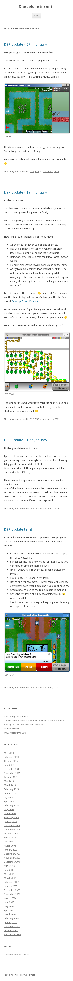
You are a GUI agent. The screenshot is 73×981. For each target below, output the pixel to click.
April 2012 (9, 801)
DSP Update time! (18, 529)
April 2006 (9, 910)
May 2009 (9, 809)
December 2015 (12, 769)
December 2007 (12, 853)
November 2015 (12, 773)
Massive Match (12, 728)
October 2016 (11, 760)
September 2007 (12, 861)
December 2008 (12, 825)
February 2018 (11, 756)
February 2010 (11, 805)
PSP (37, 171)
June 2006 (9, 902)
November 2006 (12, 894)
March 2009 (10, 813)
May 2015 (9, 781)
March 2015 (10, 785)
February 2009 (11, 817)
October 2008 (11, 833)
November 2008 (12, 829)
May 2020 (9, 752)
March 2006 (10, 914)
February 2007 (11, 881)
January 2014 (10, 793)
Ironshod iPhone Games (16, 954)
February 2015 (11, 789)
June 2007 (9, 869)
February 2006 (11, 918)
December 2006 (12, 890)
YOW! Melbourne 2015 (15, 732)
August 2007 (10, 865)
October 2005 (11, 930)
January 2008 (10, 849)
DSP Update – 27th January (25, 44)
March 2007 (10, 877)
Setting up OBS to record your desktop (23, 724)
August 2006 (10, 898)
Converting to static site (16, 716)
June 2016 (9, 764)
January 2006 (10, 922)
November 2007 (12, 857)
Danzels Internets (36, 6)
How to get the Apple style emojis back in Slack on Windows (34, 720)
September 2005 (12, 934)
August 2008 (10, 837)
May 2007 (9, 873)
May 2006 (9, 906)
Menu (36, 15)
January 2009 (10, 821)
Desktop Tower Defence (25, 301)
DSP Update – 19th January (25, 192)
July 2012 (8, 797)
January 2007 (10, 886)
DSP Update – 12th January (25, 440)
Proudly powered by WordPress (19, 974)
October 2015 (11, 777)
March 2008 (10, 845)
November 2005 (12, 926)
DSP (32, 171)
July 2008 (8, 841)
